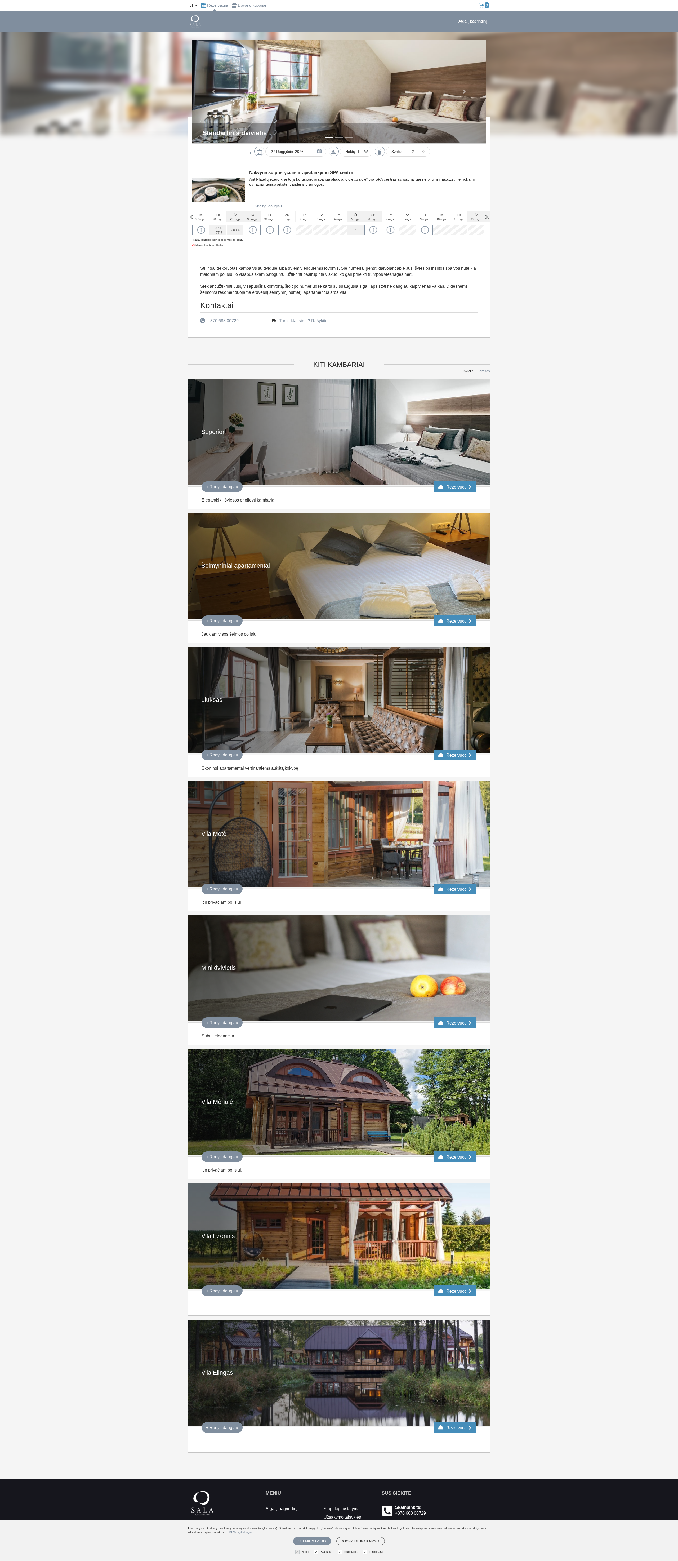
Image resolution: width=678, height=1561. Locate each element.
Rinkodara (376, 1551)
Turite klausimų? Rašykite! (304, 320)
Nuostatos (351, 1551)
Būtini (305, 1551)
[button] (214, 91)
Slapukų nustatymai (342, 1508)
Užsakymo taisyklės (342, 1517)
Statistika (326, 1551)
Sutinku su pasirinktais (360, 1541)
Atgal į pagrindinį (472, 21)
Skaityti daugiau (267, 206)
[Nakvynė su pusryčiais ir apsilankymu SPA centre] (218, 189)
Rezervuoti (456, 487)
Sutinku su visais (312, 1541)
